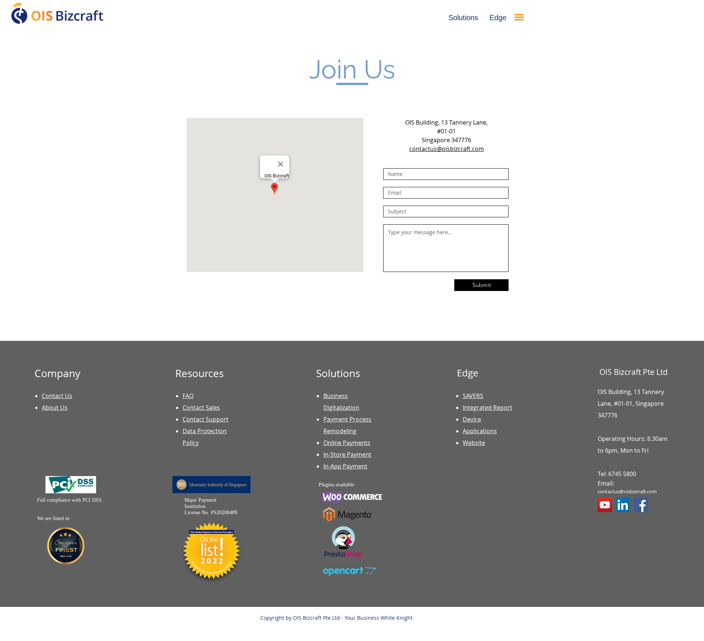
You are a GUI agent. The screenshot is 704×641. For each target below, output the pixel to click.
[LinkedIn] (623, 505)
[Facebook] (641, 505)
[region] (538, 40)
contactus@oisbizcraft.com (627, 491)
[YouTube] (605, 505)
